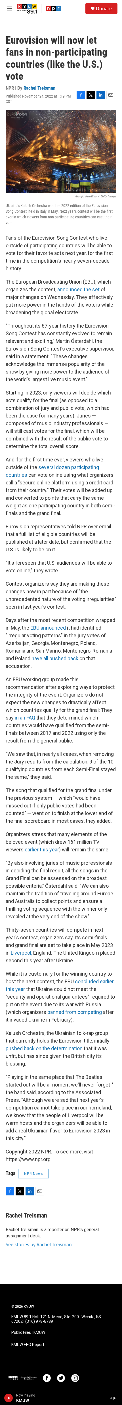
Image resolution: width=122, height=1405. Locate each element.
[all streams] (114, 1398)
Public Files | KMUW (28, 1332)
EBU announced (48, 628)
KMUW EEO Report (27, 1345)
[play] (8, 1398)
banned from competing (74, 1012)
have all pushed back (54, 658)
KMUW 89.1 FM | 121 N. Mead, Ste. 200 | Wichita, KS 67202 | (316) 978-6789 (56, 1319)
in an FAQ (25, 718)
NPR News (33, 1173)
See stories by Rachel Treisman (39, 1244)
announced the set (78, 289)
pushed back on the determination (44, 1048)
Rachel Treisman (39, 88)
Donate (104, 8)
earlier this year (42, 850)
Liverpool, (22, 953)
